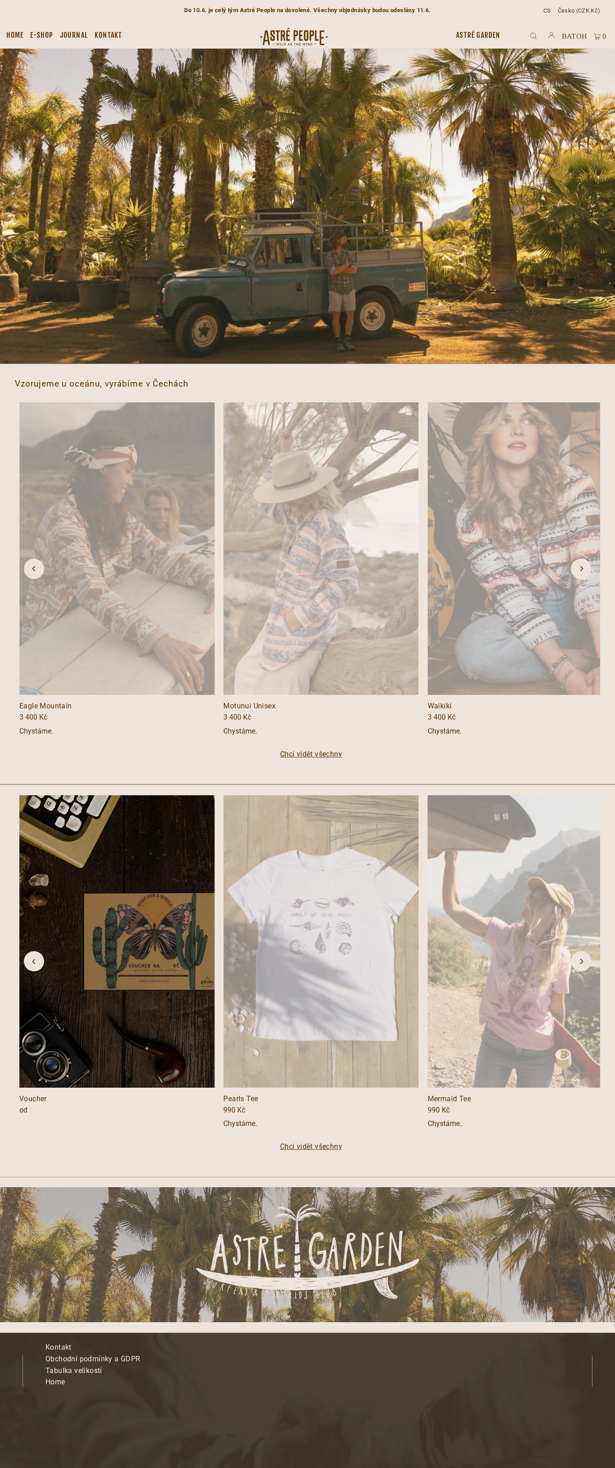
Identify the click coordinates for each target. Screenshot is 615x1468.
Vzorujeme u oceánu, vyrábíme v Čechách (101, 383)
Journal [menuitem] (74, 35)
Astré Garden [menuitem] (478, 35)
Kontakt (58, 1347)
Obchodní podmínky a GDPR (92, 1359)
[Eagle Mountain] (116, 548)
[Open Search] (533, 35)
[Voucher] (116, 941)
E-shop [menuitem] (41, 35)
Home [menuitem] (15, 35)
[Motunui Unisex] (320, 548)
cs (547, 10)
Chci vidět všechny (311, 754)
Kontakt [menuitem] (108, 35)
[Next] (581, 568)
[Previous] (34, 568)
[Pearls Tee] (320, 941)
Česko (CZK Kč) (579, 10)
